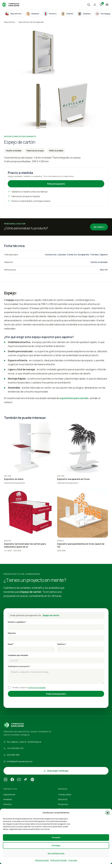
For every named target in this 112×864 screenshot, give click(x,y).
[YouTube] (19, 779)
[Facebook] (12, 779)
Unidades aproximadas (18, 655)
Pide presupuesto (56, 183)
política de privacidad (37, 687)
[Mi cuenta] (95, 5)
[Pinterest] (32, 779)
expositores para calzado (74, 398)
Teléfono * (61, 644)
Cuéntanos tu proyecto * (19, 666)
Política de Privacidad (58, 860)
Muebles (8, 799)
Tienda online (64, 794)
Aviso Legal (72, 860)
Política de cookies (42, 860)
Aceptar (56, 837)
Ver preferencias (56, 853)
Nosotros (62, 799)
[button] (107, 812)
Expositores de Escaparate (31, 22)
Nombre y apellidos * (17, 622)
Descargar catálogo (58, 770)
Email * (11, 644)
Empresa (12, 633)
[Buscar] (89, 5)
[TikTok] (26, 779)
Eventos (8, 804)
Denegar (56, 845)
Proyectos (63, 804)
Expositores (9, 22)
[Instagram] (6, 779)
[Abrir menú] (107, 5)
